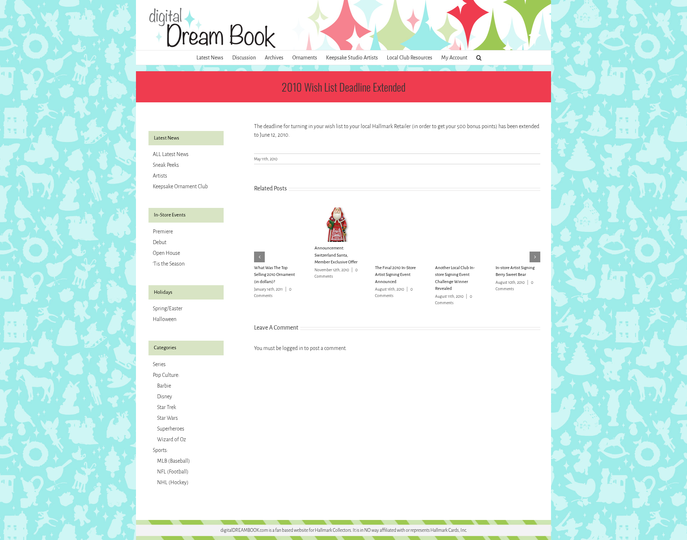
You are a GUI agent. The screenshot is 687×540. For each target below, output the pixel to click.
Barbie (164, 386)
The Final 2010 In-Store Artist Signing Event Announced (395, 275)
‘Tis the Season (169, 264)
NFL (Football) (173, 472)
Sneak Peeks (166, 165)
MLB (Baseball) (173, 461)
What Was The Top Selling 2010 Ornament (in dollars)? (274, 275)
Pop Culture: (166, 375)
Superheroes (170, 429)
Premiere (163, 231)
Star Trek (166, 407)
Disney (164, 396)
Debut (159, 242)
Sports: (160, 450)
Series (159, 364)
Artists (160, 176)
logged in (292, 348)
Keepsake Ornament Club (180, 186)
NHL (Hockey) (173, 482)
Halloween (164, 319)
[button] (479, 57)
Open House (166, 253)
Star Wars (167, 418)
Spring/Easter (167, 308)
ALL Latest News (171, 154)
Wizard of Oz (171, 439)
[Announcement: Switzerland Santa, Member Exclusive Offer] (337, 211)
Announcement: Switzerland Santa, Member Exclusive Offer (336, 255)
